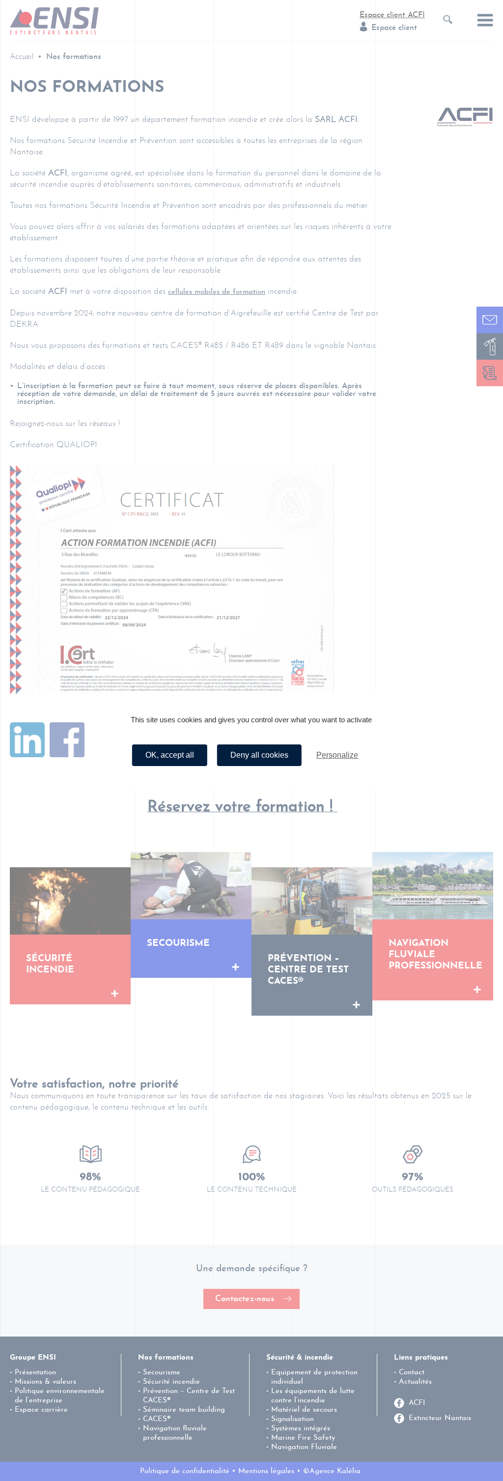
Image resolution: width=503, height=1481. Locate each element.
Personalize (337, 755)
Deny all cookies (259, 755)
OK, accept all (169, 755)
